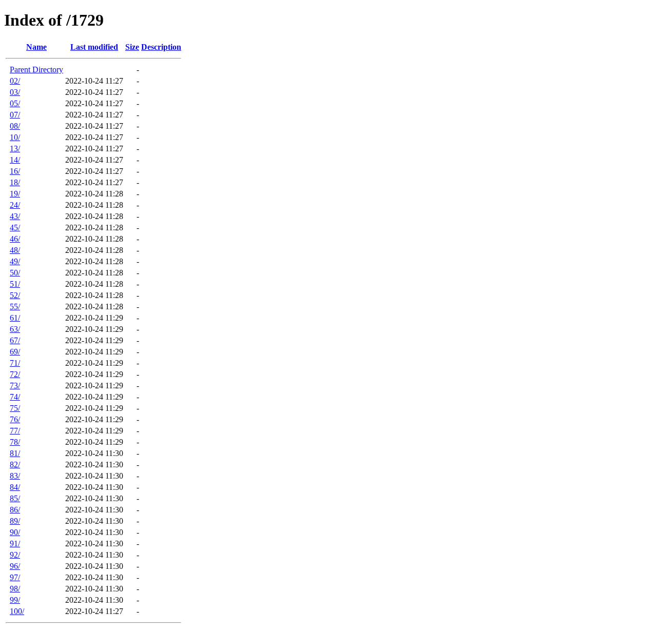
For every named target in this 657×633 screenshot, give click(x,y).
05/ (15, 103)
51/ (15, 284)
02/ (15, 80)
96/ (15, 566)
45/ (15, 227)
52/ (15, 295)
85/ (15, 498)
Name (36, 47)
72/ (15, 374)
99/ (15, 600)
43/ (15, 216)
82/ (15, 464)
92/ (15, 554)
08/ (15, 126)
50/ (15, 272)
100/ (17, 611)
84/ (15, 487)
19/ (15, 193)
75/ (15, 408)
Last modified (94, 47)
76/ (15, 419)
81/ (15, 453)
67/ (15, 340)
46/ (15, 238)
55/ (15, 306)
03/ (15, 92)
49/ (15, 261)
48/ (15, 250)
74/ (15, 396)
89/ (15, 521)
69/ (15, 351)
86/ (15, 509)
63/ (15, 329)
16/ (15, 171)
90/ (15, 532)
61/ (15, 317)
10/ (15, 137)
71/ (15, 363)
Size (132, 47)
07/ (15, 114)
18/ (15, 182)
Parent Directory (36, 69)
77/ (15, 430)
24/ (15, 205)
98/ (15, 588)
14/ (15, 159)
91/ (15, 543)
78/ (15, 442)
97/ (15, 577)
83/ (15, 475)
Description (161, 47)
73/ (15, 385)
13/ (15, 148)
